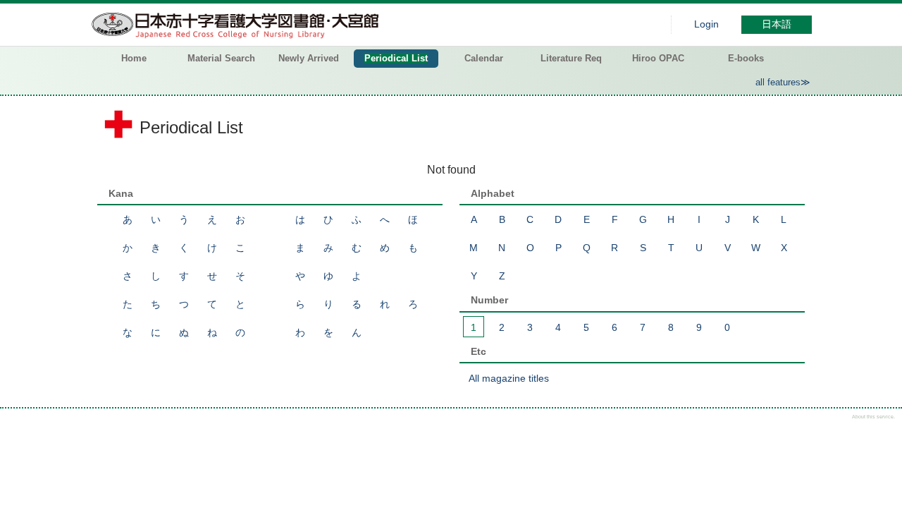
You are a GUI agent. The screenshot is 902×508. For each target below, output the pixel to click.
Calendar (483, 58)
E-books (746, 58)
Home (134, 58)
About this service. (873, 416)
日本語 (776, 24)
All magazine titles (509, 378)
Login (706, 24)
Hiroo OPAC (658, 58)
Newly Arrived (308, 58)
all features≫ (782, 82)
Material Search (221, 58)
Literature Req (571, 58)
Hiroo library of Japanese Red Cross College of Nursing (238, 25)
